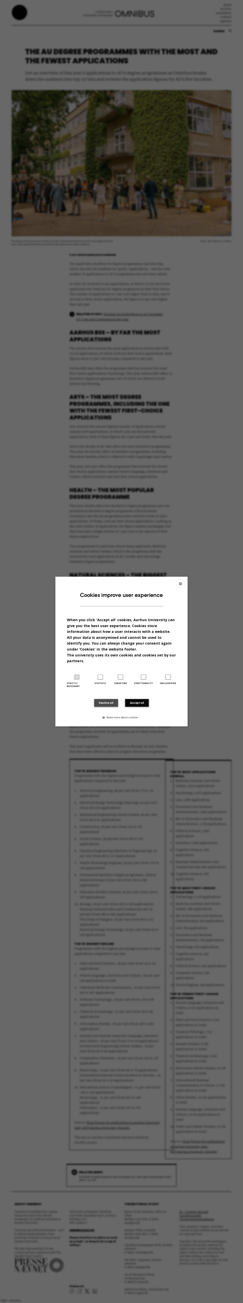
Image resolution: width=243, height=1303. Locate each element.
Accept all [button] (137, 703)
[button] (121, 717)
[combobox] (180, 583)
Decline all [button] (106, 703)
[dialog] (121, 651)
